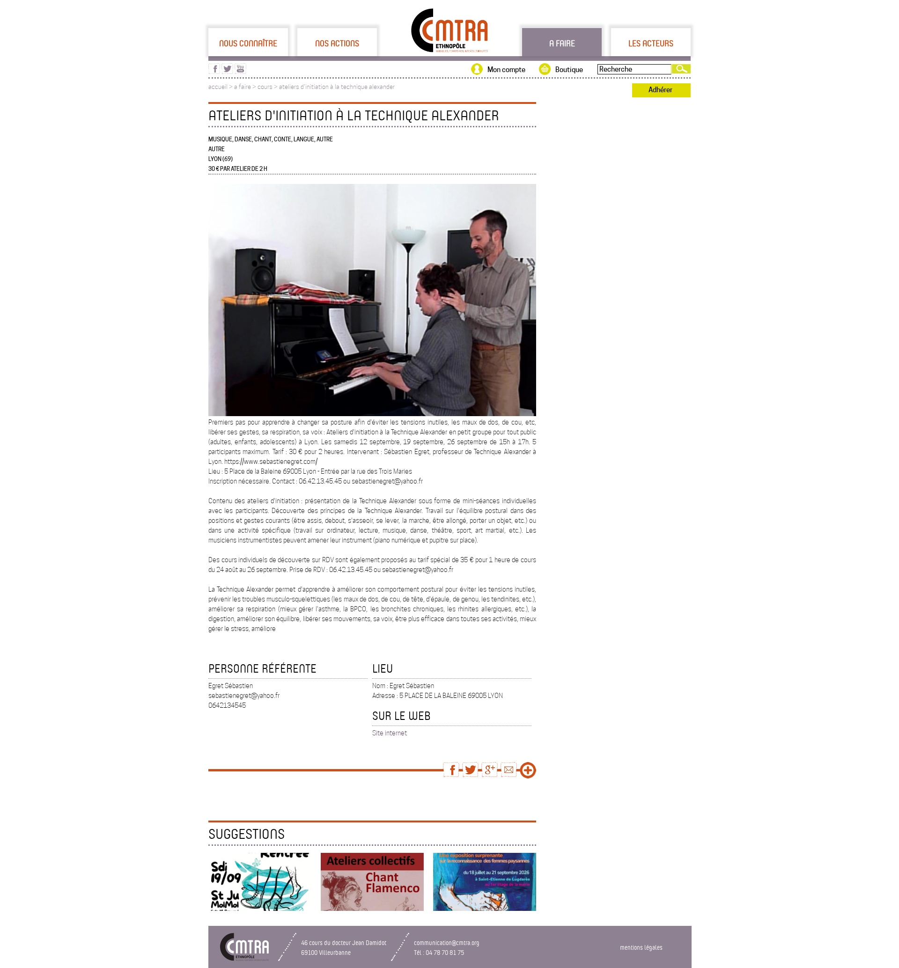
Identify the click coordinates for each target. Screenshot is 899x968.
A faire (562, 43)
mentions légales (641, 947)
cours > (268, 86)
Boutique (569, 70)
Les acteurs (650, 43)
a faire (242, 86)
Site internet (389, 733)
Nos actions (337, 43)
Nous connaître (248, 43)
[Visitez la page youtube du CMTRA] (240, 71)
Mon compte (506, 70)
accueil (218, 86)
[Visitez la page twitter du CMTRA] (227, 71)
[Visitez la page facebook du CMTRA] (214, 71)
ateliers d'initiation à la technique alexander (337, 86)
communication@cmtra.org (446, 942)
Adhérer (660, 90)
